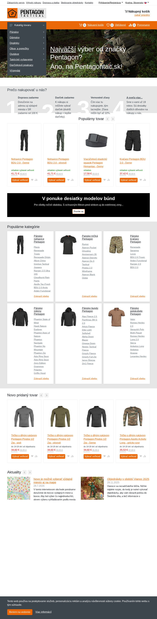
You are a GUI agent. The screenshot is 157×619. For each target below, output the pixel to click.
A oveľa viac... (134, 97)
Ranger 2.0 (135, 264)
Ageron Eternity (89, 257)
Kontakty (89, 2)
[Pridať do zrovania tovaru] (36, 180)
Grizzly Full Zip (89, 357)
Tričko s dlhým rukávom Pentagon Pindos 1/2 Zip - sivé (24, 439)
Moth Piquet (136, 333)
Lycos (133, 254)
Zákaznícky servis (16, 2)
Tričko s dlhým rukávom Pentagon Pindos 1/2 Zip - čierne (96, 439)
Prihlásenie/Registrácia (110, 3)
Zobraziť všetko (41, 296)
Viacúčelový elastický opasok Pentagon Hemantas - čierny (95, 163)
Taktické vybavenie (21, 59)
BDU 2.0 (134, 267)
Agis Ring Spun (41, 356)
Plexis (37, 247)
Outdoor (14, 54)
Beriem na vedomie (19, 612)
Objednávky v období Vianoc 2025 (128, 479)
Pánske (14, 32)
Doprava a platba (51, 2)
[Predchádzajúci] (107, 119)
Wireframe (87, 271)
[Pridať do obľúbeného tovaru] (32, 180)
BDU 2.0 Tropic (137, 257)
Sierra (133, 343)
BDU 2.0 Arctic (41, 287)
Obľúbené (118, 25)
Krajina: (134, 3)
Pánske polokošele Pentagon (136, 311)
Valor (132, 319)
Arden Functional (42, 291)
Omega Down (88, 343)
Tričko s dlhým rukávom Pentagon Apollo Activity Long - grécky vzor (133, 439)
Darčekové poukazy (21, 65)
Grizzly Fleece (89, 353)
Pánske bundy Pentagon (90, 310)
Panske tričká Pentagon (90, 237)
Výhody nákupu (33, 2)
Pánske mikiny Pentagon (39, 311)
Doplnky (14, 43)
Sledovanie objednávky (72, 2)
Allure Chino (40, 260)
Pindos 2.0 (87, 268)
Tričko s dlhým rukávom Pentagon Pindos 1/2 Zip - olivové (60, 439)
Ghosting (86, 251)
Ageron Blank (88, 274)
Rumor (85, 244)
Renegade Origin (42, 257)
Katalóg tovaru (22, 25)
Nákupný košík (94, 25)
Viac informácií (43, 612)
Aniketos (134, 349)
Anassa (133, 353)
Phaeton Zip (40, 353)
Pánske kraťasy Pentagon (135, 239)
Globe (85, 278)
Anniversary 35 (89, 254)
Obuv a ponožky (19, 48)
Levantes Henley (138, 356)
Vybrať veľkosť (20, 180)
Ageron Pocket (89, 247)
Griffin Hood (40, 373)
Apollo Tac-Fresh (42, 284)
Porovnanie (142, 25)
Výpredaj (15, 70)
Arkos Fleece (88, 326)
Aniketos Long (137, 346)
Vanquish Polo (137, 329)
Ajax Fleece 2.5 (89, 316)
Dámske (14, 37)
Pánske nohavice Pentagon (39, 239)
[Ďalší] (46, 395)
